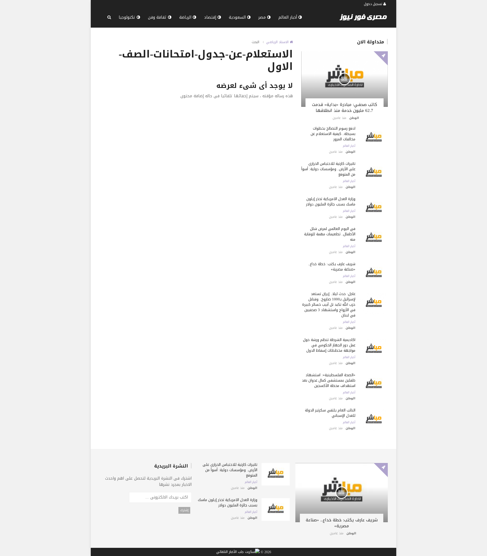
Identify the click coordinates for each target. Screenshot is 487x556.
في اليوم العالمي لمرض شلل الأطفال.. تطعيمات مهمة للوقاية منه (329, 234)
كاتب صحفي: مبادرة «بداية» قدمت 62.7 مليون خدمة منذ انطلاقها (344, 107)
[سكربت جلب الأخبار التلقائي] (238, 552)
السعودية (238, 17)
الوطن (354, 118)
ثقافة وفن (158, 17)
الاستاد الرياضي (278, 42)
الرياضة (186, 17)
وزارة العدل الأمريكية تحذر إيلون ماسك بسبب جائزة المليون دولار (330, 201)
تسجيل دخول (373, 4)
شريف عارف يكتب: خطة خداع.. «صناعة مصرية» (331, 266)
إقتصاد (211, 17)
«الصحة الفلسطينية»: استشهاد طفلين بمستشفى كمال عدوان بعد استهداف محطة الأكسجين (328, 380)
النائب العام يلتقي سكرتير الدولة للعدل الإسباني (330, 413)
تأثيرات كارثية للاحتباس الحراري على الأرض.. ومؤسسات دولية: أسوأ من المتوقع (328, 169)
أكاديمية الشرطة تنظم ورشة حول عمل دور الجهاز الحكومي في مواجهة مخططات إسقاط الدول (329, 345)
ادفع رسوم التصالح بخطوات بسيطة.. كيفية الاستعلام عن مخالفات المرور (333, 134)
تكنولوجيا (128, 17)
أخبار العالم (288, 17)
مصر (262, 17)
